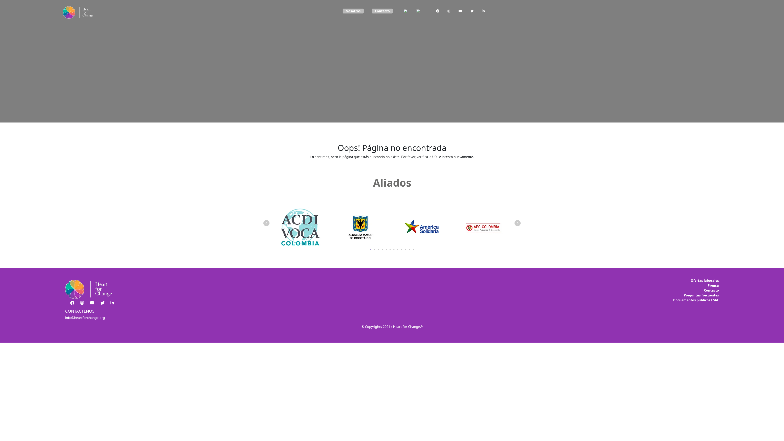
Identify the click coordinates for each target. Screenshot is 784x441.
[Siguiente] (517, 223)
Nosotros (353, 11)
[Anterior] (266, 223)
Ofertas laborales (705, 280)
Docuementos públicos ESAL (696, 300)
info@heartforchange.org (85, 317)
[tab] (370, 249)
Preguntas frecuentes (701, 295)
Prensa (713, 285)
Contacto (382, 11)
